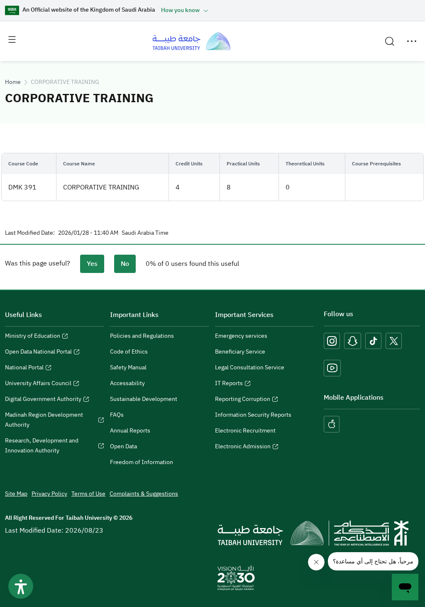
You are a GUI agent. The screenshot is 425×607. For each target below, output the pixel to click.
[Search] (389, 41)
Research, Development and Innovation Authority (41, 446)
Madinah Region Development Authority (44, 420)
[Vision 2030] (236, 577)
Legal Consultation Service (249, 367)
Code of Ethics (129, 351)
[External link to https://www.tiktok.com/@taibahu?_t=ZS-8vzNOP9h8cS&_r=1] (373, 341)
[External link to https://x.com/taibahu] (394, 341)
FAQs (117, 414)
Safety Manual (128, 367)
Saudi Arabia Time (145, 233)
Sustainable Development (143, 399)
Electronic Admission (243, 447)
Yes (92, 264)
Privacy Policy (49, 493)
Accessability (127, 383)
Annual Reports (130, 430)
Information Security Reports (253, 414)
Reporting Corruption (242, 400)
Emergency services (241, 336)
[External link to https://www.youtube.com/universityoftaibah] (332, 368)
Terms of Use (88, 493)
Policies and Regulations (142, 336)
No (125, 264)
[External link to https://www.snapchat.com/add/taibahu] (352, 341)
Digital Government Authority (43, 400)
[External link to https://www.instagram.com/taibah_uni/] (332, 341)
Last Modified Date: (30, 233)
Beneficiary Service (240, 351)
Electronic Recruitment (245, 430)
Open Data (123, 446)
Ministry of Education (32, 337)
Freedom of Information (141, 462)
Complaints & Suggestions (144, 493)
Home (13, 82)
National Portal (24, 368)
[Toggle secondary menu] (411, 41)
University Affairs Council (38, 384)
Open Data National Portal (38, 352)
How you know (180, 10)
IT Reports (229, 384)
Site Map (16, 493)
